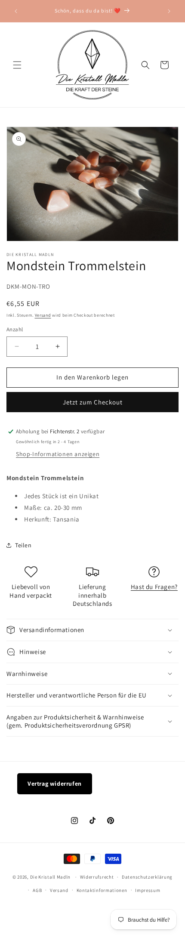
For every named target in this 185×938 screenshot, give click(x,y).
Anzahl (14, 329)
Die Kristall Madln (50, 877)
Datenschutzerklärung (147, 877)
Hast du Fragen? (154, 587)
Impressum (147, 890)
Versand (43, 315)
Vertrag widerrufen (55, 783)
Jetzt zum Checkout (93, 402)
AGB (37, 890)
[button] (17, 65)
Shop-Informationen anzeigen (57, 454)
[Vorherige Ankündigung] (15, 11)
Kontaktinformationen (102, 890)
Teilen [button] (23, 545)
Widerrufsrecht (97, 877)
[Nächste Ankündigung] (169, 11)
